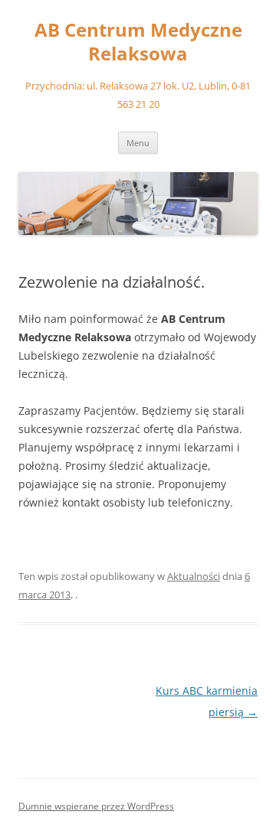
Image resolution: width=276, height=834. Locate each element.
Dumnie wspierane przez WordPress (96, 806)
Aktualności (193, 576)
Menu (138, 142)
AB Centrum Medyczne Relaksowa (138, 42)
